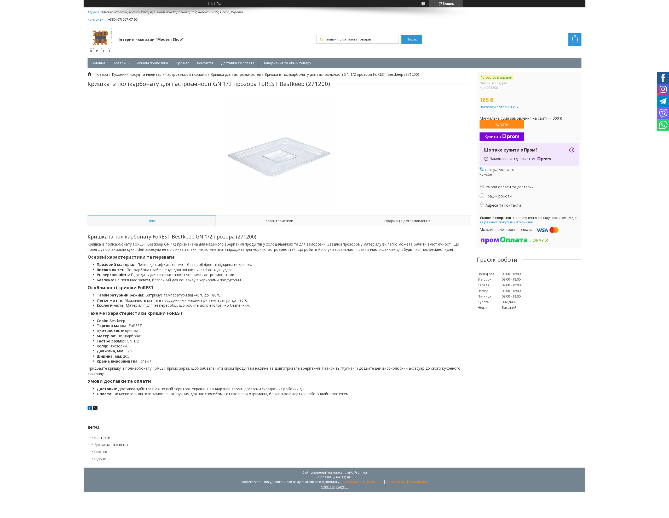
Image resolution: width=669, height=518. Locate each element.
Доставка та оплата (238, 63)
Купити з (493, 136)
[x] (95, 408)
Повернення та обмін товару (287, 63)
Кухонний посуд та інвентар (137, 74)
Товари (119, 63)
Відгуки (100, 458)
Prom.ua (360, 472)
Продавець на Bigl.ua (334, 477)
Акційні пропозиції (152, 63)
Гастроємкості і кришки (186, 74)
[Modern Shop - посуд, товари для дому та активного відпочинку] (101, 40)
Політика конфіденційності (407, 482)
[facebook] (90, 408)
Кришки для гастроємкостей (236, 74)
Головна (98, 63)
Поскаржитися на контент (363, 482)
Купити (502, 124)
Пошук (412, 39)
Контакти (205, 63)
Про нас (182, 63)
